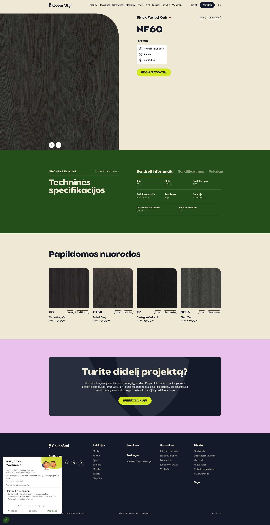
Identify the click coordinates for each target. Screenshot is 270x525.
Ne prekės (12, 511)
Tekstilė (96, 473)
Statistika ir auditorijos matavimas (20, 499)
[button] (6, 520)
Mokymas (130, 5)
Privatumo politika (143, 513)
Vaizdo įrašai (200, 464)
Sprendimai (167, 445)
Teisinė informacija (126, 513)
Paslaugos (105, 5)
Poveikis (166, 5)
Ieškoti (194, 5)
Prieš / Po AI (144, 5)
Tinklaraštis (199, 451)
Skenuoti (147, 54)
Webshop (177, 5)
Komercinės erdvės (169, 464)
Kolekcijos (99, 445)
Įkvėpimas (133, 445)
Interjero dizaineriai (169, 451)
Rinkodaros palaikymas (205, 469)
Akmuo (96, 455)
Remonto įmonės (168, 455)
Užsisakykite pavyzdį (153, 72)
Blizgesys (97, 478)
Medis (96, 451)
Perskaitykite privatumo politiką (17, 485)
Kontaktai (207, 5)
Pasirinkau (32, 511)
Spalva (96, 460)
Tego (197, 482)
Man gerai (52, 511)
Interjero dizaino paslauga (139, 461)
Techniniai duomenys (153, 48)
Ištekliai (198, 445)
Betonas (97, 464)
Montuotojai (166, 460)
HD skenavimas (201, 473)
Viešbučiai (165, 469)
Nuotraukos (149, 60)
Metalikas (97, 469)
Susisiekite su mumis (135, 400)
